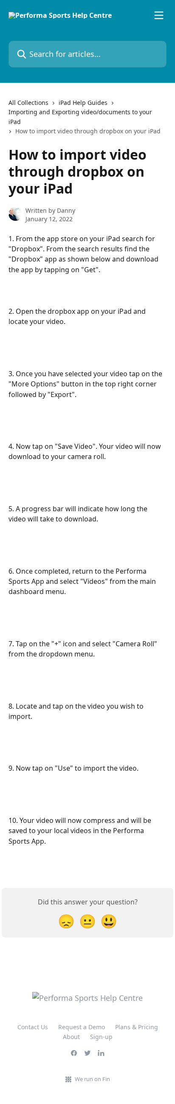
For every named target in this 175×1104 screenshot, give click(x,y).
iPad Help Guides (83, 103)
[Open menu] (159, 15)
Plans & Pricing (136, 1027)
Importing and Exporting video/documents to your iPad (80, 116)
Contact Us (32, 1027)
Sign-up (101, 1037)
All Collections (28, 103)
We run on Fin (92, 1079)
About (71, 1037)
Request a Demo (81, 1027)
